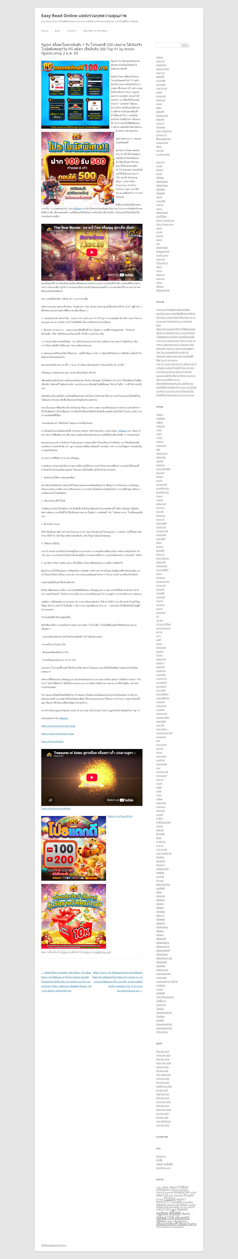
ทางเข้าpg (160, 841)
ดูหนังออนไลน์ (162, 251)
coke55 (159, 500)
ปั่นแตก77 (160, 865)
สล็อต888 (160, 189)
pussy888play (162, 698)
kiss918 (159, 235)
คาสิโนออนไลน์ (163, 822)
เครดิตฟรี (160, 993)
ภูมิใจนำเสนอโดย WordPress (53, 1245)
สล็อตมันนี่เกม (162, 942)
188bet (159, 422)
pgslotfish (161, 670)
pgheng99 (161, 96)
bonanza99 (161, 484)
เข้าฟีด (159, 1160)
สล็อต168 (160, 896)
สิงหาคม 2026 (162, 1051)
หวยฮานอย (161, 977)
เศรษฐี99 (160, 1020)
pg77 (158, 635)
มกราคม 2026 (162, 1078)
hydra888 (160, 538)
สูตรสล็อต (160, 966)
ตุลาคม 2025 (162, 1090)
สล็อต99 (185, 1213)
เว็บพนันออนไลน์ (164, 1012)
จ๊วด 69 (159, 826)
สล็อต (158, 146)
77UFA (159, 437)
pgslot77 (160, 123)
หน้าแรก (44, 30)
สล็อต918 (160, 923)
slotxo (159, 208)
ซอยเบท (160, 830)
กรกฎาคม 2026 (163, 1055)
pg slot (159, 232)
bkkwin (159, 476)
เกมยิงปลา (161, 985)
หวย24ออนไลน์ (163, 973)
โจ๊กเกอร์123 (162, 263)
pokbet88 (160, 674)
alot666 (159, 461)
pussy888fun (162, 694)
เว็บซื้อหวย (161, 1000)
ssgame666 (161, 764)
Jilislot (159, 542)
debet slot (161, 503)
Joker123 (160, 554)
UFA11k (160, 779)
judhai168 (161, 562)
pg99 (158, 639)
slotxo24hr (161, 756)
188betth (160, 426)
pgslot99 (160, 667)
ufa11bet (183, 1207)
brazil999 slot (162, 488)
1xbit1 (159, 434)
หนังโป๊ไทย (161, 216)
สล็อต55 (160, 903)
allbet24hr (161, 457)
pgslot (159, 92)
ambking (160, 465)
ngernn (159, 600)
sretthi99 (160, 760)
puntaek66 (161, 682)
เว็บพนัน (160, 1008)
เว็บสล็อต (160, 1016)
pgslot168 (161, 659)
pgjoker (160, 651)
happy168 (161, 527)
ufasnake (160, 810)
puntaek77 (161, 686)
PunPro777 (161, 678)
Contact (71, 30)
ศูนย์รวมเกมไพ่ (163, 884)
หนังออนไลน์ (162, 115)
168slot (159, 414)
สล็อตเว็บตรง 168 (164, 958)
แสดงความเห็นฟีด (164, 1164)
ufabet (159, 799)
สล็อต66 (160, 177)
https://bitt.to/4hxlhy (52, 741)
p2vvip (159, 608)
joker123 (160, 61)
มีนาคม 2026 (162, 1070)
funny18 (160, 519)
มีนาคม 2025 (162, 1117)
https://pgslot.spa (164, 224)
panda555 (161, 612)
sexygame (161, 736)
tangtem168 (162, 771)
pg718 (159, 632)
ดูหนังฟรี (160, 76)
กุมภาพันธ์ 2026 (163, 1074)
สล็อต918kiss (162, 927)
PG (157, 616)
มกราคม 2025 (162, 1125)
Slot (158, 740)
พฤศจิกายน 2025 (164, 1086)
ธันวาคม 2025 (162, 1082)
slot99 (159, 173)
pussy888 (160, 80)
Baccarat (160, 472)
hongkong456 (163, 154)
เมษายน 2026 (162, 1066)
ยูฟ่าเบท (160, 880)
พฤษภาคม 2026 (163, 1063)
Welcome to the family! (95, 30)
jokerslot (160, 278)
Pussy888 (160, 690)
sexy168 (160, 725)
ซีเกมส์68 (160, 833)
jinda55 (159, 169)
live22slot (160, 577)
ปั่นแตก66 (160, 127)
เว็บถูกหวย (161, 1004)
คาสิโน (159, 818)
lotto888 (160, 593)
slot (158, 243)
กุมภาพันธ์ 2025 (163, 1121)
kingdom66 (161, 566)
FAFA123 (160, 507)
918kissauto (163, 1189)
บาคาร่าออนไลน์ (163, 131)
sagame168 (161, 713)
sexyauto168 (173, 1204)
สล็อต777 (160, 915)
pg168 (159, 166)
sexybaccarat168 (164, 733)
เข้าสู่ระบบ (161, 1156)
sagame (161, 1204)
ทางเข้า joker (162, 255)
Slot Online (161, 744)
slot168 (159, 748)
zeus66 (159, 814)
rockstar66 (161, 705)
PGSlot (64, 952)
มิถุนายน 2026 (162, 1059)
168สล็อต (160, 418)
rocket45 (160, 701)
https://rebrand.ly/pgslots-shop (58, 725)
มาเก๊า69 (160, 876)
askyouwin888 (163, 468)
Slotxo (159, 752)
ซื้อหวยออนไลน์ (163, 138)
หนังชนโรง (161, 65)
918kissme (161, 445)
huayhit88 (161, 534)
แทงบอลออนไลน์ (164, 1024)
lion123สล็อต (162, 569)
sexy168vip (161, 729)
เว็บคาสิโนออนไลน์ (165, 997)
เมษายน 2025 (162, 1113)
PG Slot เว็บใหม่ (163, 624)
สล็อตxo (160, 286)
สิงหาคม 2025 (162, 1098)
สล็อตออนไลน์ (162, 290)
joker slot (160, 259)
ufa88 (159, 787)
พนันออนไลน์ (162, 868)
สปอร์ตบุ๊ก (160, 888)
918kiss (159, 57)
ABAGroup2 (161, 453)
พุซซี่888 (160, 872)
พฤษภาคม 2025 (163, 1109)
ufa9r (158, 795)
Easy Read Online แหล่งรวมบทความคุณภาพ (84, 15)
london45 (160, 585)
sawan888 (161, 721)
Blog (57, 30)
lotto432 (160, 589)
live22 (159, 103)
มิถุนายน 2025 (162, 1105)
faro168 (160, 150)
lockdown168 (162, 581)
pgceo (159, 643)
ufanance (160, 806)
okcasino (160, 604)
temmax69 (161, 775)
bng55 (159, 480)
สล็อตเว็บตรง (162, 181)
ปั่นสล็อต (160, 857)
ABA (158, 449)
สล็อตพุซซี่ (161, 938)
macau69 (160, 597)
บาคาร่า (160, 204)
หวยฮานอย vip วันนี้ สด (167, 981)
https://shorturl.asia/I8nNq (55, 808)
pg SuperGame (163, 628)
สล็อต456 (160, 899)
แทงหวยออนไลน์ (164, 1028)
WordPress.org (163, 1167)
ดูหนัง (158, 107)
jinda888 (160, 550)
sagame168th (162, 68)
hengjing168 (162, 531)
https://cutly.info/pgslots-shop (57, 733)
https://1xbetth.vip (165, 220)
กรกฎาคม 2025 (163, 1101)
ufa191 (159, 783)
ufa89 (159, 791)
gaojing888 (161, 523)
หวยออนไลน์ (162, 142)
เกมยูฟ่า (160, 989)
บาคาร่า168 (161, 88)
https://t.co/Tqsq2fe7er (120, 816)
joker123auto (162, 558)
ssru (158, 767)
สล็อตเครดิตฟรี (163, 950)
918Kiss (159, 441)
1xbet (159, 430)
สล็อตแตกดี (161, 962)
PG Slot (159, 620)
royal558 (160, 709)
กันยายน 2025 (162, 1094)
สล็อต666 (160, 911)
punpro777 (161, 134)
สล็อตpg (77, 208)
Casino (159, 496)
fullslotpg (160, 100)
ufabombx (161, 802)
